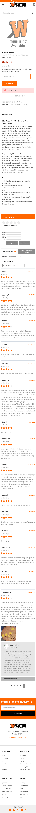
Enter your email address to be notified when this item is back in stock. (17, 70)
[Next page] (24, 686)
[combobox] (18, 13)
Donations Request (7, 785)
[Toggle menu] (2, 4)
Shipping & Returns (7, 791)
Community (23, 755)
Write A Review (24, 243)
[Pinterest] (22, 810)
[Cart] (33, 4)
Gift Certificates (24, 785)
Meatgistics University (26, 764)
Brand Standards (6, 764)
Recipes (22, 758)
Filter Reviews (7, 261)
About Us (4, 755)
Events (21, 788)
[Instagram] (18, 810)
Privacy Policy (23, 797)
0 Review (15, 55)
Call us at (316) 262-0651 (18, 737)
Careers (4, 767)
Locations (4, 769)
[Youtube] (10, 810)
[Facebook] (14, 810)
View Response (10, 678)
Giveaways (23, 782)
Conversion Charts (25, 769)
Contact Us (5, 758)
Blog (3, 761)
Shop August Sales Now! (18, 1)
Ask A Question (23, 55)
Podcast (22, 761)
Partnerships (5, 797)
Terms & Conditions (25, 794)
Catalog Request (6, 788)
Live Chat (4, 794)
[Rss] (26, 810)
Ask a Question (12, 243)
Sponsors (4, 782)
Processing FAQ (24, 767)
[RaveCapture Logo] (8, 216)
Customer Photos (24, 791)
